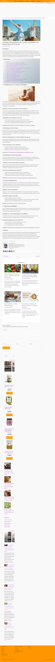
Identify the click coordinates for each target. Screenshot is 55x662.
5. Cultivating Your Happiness (11, 77)
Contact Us (33, 1)
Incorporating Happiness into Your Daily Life (15, 80)
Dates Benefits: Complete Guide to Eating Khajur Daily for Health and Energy (9, 499)
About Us (39, 1)
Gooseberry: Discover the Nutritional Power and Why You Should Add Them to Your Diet (23, 227)
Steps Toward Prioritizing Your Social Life (14, 72)
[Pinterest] (10, 251)
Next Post (38, 256)
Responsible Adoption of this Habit (13, 76)
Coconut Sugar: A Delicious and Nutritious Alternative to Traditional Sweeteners (22, 177)
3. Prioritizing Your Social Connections (12, 70)
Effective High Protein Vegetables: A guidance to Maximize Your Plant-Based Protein (12, 275)
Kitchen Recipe (7, 525)
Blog (27, 1)
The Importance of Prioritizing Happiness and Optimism (17, 79)
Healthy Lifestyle (7, 521)
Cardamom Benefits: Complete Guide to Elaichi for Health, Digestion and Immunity (9, 606)
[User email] (13, 251)
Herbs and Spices (7, 523)
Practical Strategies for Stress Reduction (14, 69)
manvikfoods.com (11, 248)
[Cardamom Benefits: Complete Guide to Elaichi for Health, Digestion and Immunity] (7, 505)
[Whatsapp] (8, 251)
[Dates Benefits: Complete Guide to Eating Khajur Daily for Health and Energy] (7, 493)
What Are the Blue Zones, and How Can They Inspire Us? (17, 64)
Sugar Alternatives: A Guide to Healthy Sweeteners (16, 203)
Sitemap (3, 656)
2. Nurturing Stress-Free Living (11, 66)
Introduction (8, 61)
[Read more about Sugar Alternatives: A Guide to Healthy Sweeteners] (13, 296)
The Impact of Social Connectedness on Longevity (16, 71)
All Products (20, 1)
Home (15, 1)
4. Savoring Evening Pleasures (11, 74)
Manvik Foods (4, 0)
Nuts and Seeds (7, 526)
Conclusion (8, 81)
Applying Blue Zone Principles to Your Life (14, 65)
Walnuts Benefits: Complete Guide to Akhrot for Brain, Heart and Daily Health (9, 626)
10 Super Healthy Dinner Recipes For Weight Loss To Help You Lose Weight (21, 125)
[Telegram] (46, 3)
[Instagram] (50, 3)
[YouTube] (51, 3)
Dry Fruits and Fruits (8, 519)
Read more (11, 562)
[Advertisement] (27, 10)
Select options (9, 392)
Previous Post (6, 256)
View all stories (12, 360)
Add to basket (9, 414)
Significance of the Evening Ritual (13, 75)
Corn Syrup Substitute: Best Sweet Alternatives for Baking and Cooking (20, 152)
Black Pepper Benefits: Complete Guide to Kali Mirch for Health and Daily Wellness (9, 548)
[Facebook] (47, 3)
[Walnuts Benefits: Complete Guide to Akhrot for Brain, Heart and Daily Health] (6, 623)
